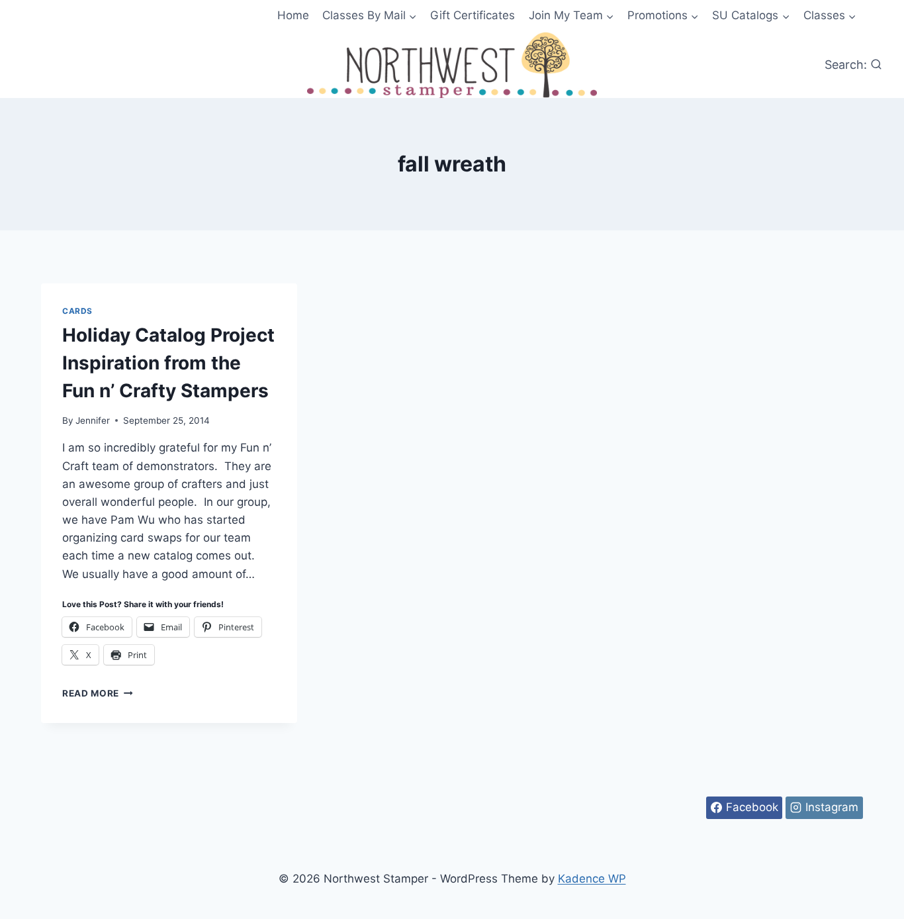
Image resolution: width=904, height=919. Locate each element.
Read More (97, 693)
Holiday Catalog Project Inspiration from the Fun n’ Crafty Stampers (168, 363)
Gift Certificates (472, 15)
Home (293, 15)
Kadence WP (592, 878)
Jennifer (92, 420)
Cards (77, 311)
